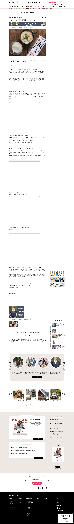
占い (56, 431)
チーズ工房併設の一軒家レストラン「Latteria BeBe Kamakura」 (15, 340)
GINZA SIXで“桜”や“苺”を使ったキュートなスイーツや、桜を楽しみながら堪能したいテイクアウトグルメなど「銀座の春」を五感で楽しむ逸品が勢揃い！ (32, 340)
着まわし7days (12, 509)
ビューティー (39, 501)
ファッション (39, 500)
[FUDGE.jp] (34, 2)
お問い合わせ (15, 519)
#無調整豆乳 (38, 332)
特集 (10, 500)
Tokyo (51, 435)
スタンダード (11, 508)
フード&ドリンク (21, 8)
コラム (26, 8)
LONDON (20, 504)
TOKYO (20, 502)
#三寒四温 (31, 332)
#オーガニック (19, 332)
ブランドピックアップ (13, 506)
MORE (38, 438)
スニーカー (61, 420)
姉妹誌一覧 (57, 499)
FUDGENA (42, 6)
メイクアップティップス (30, 503)
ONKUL (63, 425)
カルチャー (10, 8)
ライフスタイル (16, 8)
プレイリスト (34, 8)
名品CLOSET (11, 501)
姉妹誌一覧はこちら (57, 468)
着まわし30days (59, 437)
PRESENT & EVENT (59, 6)
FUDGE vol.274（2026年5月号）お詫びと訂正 (19, 447)
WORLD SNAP (21, 6)
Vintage (52, 431)
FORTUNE (47, 6)
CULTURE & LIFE (36, 6)
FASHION (11, 6)
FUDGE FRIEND (54, 420)
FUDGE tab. (16, 6)
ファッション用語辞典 (13, 507)
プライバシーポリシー (22, 519)
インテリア (52, 426)
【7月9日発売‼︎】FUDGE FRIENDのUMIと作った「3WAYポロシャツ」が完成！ (20, 27)
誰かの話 (51, 8)
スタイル (51, 439)
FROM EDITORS (58, 501)
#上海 (35, 332)
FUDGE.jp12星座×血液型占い (56, 433)
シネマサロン (39, 8)
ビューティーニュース (30, 501)
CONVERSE (51, 425)
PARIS (20, 503)
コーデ (56, 435)
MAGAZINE (52, 6)
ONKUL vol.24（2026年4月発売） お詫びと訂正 (19, 453)
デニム (57, 421)
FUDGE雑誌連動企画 (61, 431)
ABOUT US (10, 519)
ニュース (11, 502)
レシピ (38, 502)
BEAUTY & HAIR (29, 6)
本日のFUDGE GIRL (52, 421)
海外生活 (38, 504)
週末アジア (29, 8)
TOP (10, 346)
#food (15, 332)
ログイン (61, 2)
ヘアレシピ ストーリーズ (30, 502)
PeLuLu (26, 300)
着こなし (53, 437)
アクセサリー (11, 510)
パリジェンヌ (57, 425)
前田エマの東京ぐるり (45, 8)
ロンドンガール (54, 423)
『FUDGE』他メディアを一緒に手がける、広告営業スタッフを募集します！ (24, 450)
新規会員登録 (37, 483)
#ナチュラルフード (26, 332)
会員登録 (52, 2)
